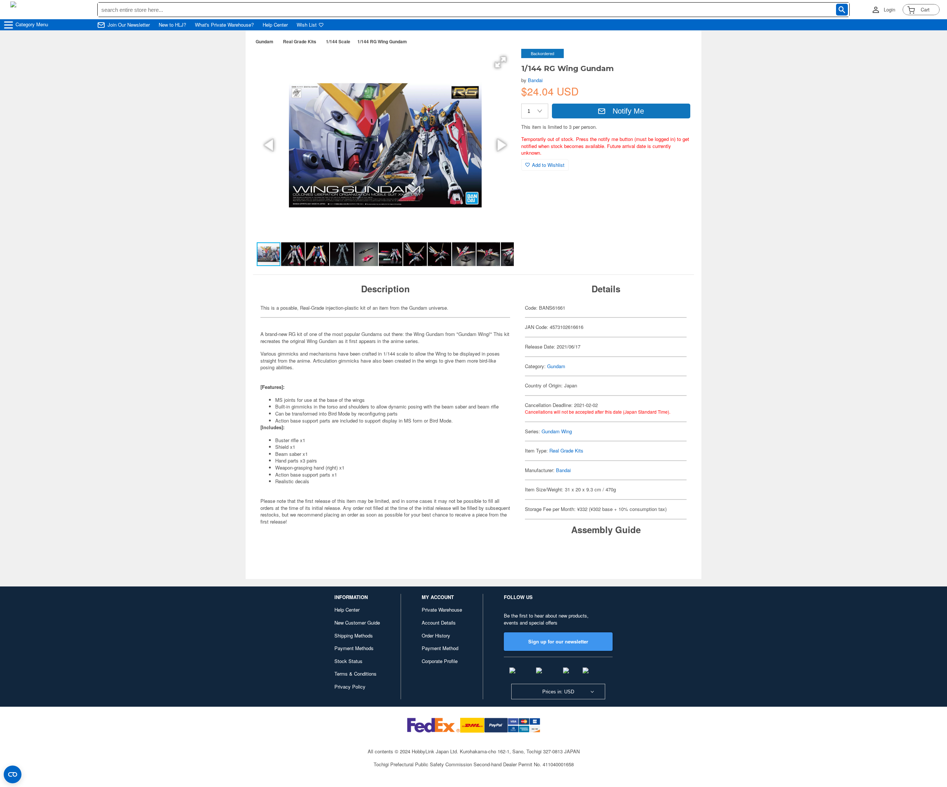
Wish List (307, 24)
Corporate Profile (440, 661)
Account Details (439, 622)
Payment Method (440, 648)
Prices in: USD (558, 691)
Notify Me (628, 111)
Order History (436, 635)
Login (889, 9)
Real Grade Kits (299, 41)
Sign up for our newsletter (558, 641)
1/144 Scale (338, 41)
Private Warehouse (442, 609)
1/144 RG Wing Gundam (382, 41)
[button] (500, 62)
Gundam (264, 41)
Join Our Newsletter (129, 24)
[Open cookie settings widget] (12, 774)
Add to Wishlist (548, 164)
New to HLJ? (172, 24)
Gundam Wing (557, 431)
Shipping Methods (353, 635)
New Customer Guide (357, 622)
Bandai (535, 80)
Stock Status (348, 661)
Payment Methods (354, 648)
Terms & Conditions (355, 673)
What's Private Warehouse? (224, 24)
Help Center (275, 24)
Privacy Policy (349, 686)
